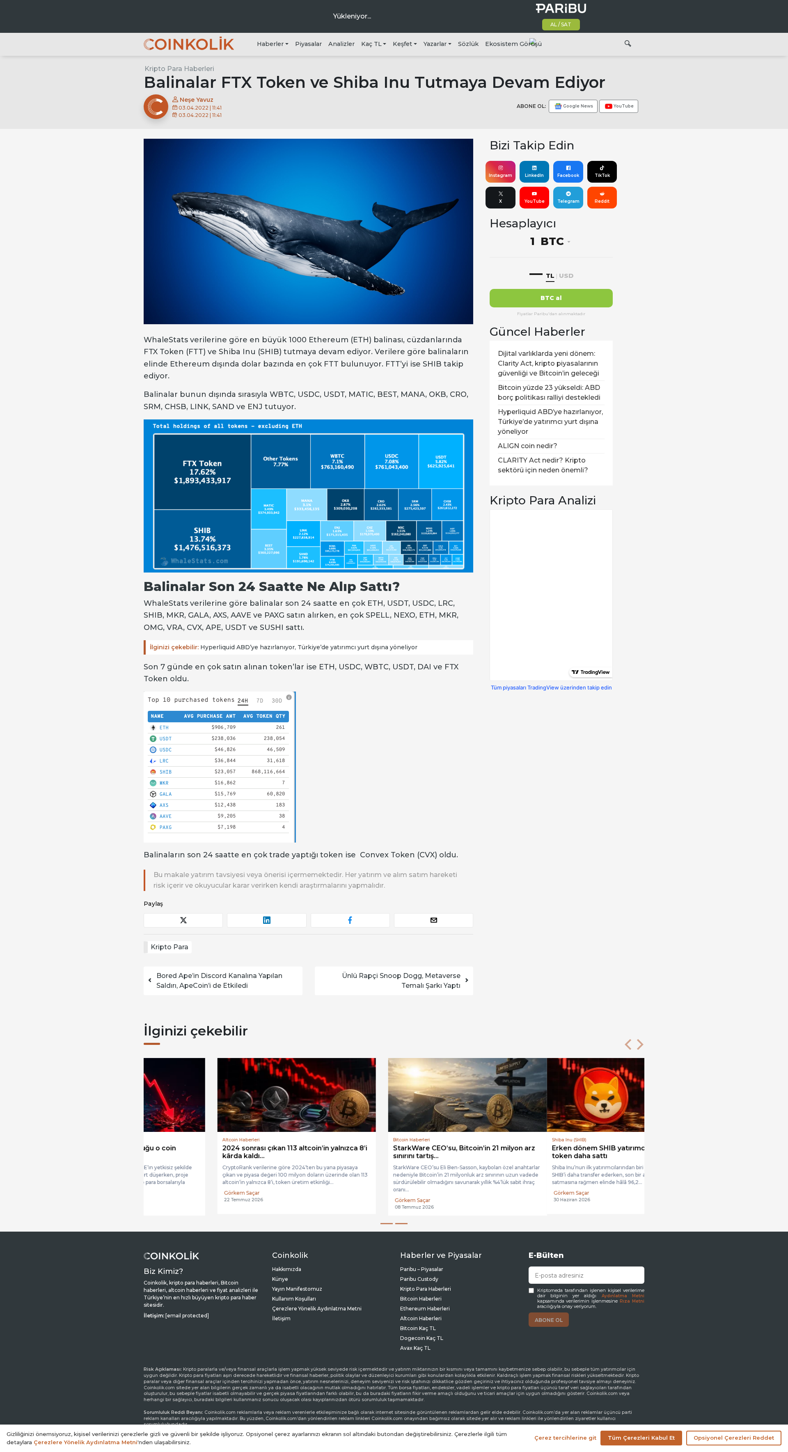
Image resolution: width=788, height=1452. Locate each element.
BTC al (551, 298)
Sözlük (468, 44)
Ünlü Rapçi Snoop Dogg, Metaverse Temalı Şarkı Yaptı (401, 980)
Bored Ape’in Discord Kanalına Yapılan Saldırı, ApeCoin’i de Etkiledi (219, 980)
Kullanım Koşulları (294, 1299)
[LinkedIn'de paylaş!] (266, 920)
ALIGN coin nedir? (527, 446)
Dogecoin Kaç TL (421, 1338)
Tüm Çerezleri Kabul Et (641, 1437)
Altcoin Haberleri (421, 1318)
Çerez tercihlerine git (565, 1437)
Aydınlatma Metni (623, 1296)
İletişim (281, 1318)
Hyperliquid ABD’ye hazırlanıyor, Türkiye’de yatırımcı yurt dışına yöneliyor (283, 647)
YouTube (535, 201)
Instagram (500, 175)
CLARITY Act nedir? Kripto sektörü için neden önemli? (543, 465)
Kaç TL (371, 44)
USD (566, 275)
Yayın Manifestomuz (297, 1289)
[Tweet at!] (183, 920)
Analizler (341, 44)
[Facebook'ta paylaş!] (350, 920)
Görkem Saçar (168, 1193)
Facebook (568, 175)
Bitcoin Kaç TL (418, 1328)
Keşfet (402, 44)
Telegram (568, 201)
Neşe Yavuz (195, 99)
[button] (628, 1044)
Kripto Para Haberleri (179, 69)
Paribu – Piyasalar (421, 1269)
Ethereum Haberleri (425, 1308)
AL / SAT (560, 24)
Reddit (602, 201)
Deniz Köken (508, 1200)
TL (550, 275)
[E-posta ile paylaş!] (433, 920)
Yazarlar (435, 44)
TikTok (602, 175)
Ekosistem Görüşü (513, 44)
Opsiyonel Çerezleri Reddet (734, 1437)
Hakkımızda (286, 1269)
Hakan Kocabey (340, 1193)
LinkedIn (534, 175)
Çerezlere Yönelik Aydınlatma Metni (317, 1308)
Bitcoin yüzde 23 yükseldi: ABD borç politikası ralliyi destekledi (549, 392)
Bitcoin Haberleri (421, 1299)
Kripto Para (169, 947)
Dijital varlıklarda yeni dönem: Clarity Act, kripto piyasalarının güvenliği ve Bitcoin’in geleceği (548, 363)
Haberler (270, 44)
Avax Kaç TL (415, 1348)
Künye (280, 1279)
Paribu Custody (419, 1279)
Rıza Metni (632, 1301)
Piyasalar (308, 44)
